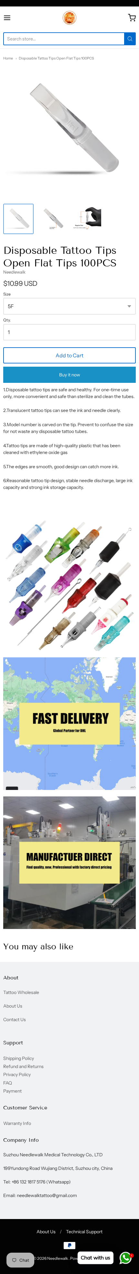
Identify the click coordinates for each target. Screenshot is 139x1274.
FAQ (7, 1083)
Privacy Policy (17, 1074)
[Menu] (16, 18)
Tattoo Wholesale (21, 992)
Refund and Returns (23, 1066)
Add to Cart (69, 355)
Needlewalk (14, 272)
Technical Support (84, 1232)
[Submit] (130, 38)
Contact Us (14, 1019)
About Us (12, 1006)
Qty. (7, 320)
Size (7, 294)
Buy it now (69, 375)
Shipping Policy (18, 1058)
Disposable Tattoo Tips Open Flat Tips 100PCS (56, 58)
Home (8, 58)
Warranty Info (17, 1123)
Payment (12, 1091)
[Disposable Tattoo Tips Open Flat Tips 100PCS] (18, 219)
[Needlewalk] (69, 18)
